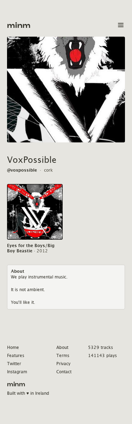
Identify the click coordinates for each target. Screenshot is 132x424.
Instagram (17, 371)
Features (15, 355)
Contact (63, 371)
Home (13, 347)
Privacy (63, 363)
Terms (62, 355)
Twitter (14, 363)
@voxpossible (22, 170)
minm (19, 25)
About (62, 347)
